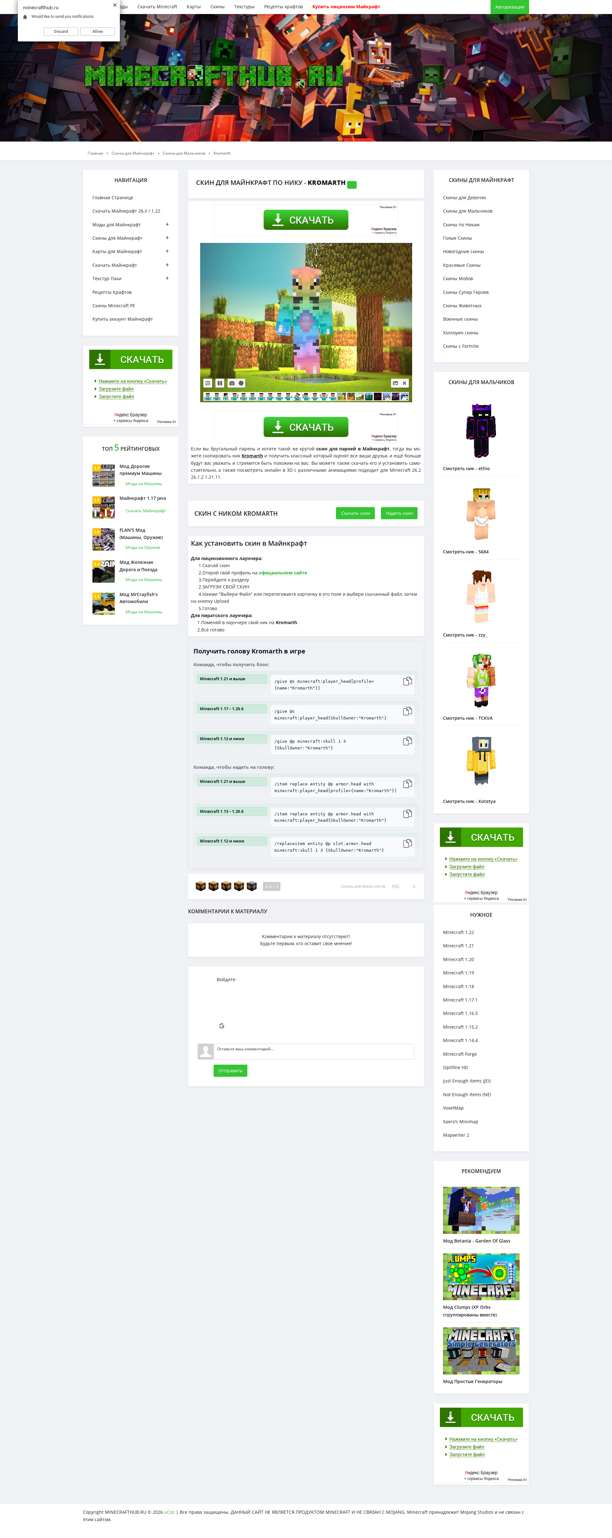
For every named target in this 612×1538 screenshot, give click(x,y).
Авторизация (509, 7)
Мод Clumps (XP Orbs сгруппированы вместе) (470, 1311)
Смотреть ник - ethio (466, 468)
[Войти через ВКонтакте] (221, 997)
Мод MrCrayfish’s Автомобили (139, 597)
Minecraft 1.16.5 (460, 1013)
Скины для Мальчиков (362, 886)
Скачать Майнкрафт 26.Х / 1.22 (126, 211)
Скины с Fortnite (461, 346)
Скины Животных (462, 305)
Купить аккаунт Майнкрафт (122, 319)
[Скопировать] (408, 681)
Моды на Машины (144, 483)
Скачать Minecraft (157, 7)
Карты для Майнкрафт (130, 251)
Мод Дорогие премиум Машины (141, 469)
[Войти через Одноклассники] (221, 1035)
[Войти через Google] (221, 1026)
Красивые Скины (462, 265)
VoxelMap (453, 1108)
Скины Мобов (458, 278)
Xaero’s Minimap (460, 1122)
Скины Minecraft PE (113, 305)
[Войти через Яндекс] (221, 1016)
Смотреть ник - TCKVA (467, 718)
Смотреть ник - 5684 (466, 552)
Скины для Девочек (464, 197)
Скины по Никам (461, 225)
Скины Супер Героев (466, 292)
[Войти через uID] (221, 988)
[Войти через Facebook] (221, 1007)
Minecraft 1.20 (458, 959)
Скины (217, 7)
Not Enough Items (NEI (467, 1094)
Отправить (230, 1071)
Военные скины (460, 319)
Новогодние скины (463, 251)
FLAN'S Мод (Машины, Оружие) (141, 533)
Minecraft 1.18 (458, 986)
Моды (121, 7)
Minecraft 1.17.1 (460, 1000)
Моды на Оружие (143, 547)
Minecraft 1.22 (458, 932)
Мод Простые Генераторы (472, 1381)
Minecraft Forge (460, 1054)
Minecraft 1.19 (458, 973)
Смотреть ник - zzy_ (465, 635)
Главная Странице (112, 197)
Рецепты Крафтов (112, 292)
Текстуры (244, 7)
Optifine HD (455, 1067)
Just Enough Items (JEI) (467, 1081)
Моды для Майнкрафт (130, 224)
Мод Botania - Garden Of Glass (476, 1241)
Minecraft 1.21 (458, 946)
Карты (194, 7)
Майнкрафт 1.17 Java (143, 498)
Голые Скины (457, 238)
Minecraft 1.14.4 (460, 1040)
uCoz (169, 1512)
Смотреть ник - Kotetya (469, 801)
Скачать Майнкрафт (130, 264)
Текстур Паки (130, 278)
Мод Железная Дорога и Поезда (138, 565)
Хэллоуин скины (460, 333)
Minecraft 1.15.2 (460, 1027)
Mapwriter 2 (456, 1135)
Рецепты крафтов (283, 7)
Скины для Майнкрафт (130, 237)
